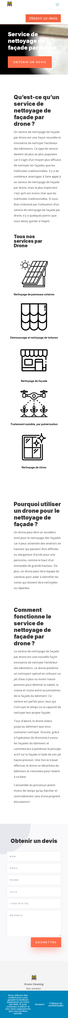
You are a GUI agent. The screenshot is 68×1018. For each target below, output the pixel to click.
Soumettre (46, 942)
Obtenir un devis (43, 18)
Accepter (39, 1004)
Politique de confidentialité (55, 1004)
